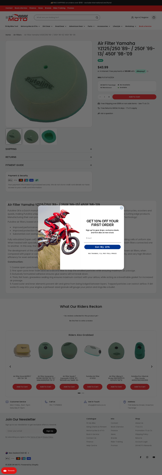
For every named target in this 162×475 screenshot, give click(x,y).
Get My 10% (102, 247)
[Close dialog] (121, 207)
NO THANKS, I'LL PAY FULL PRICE (102, 253)
